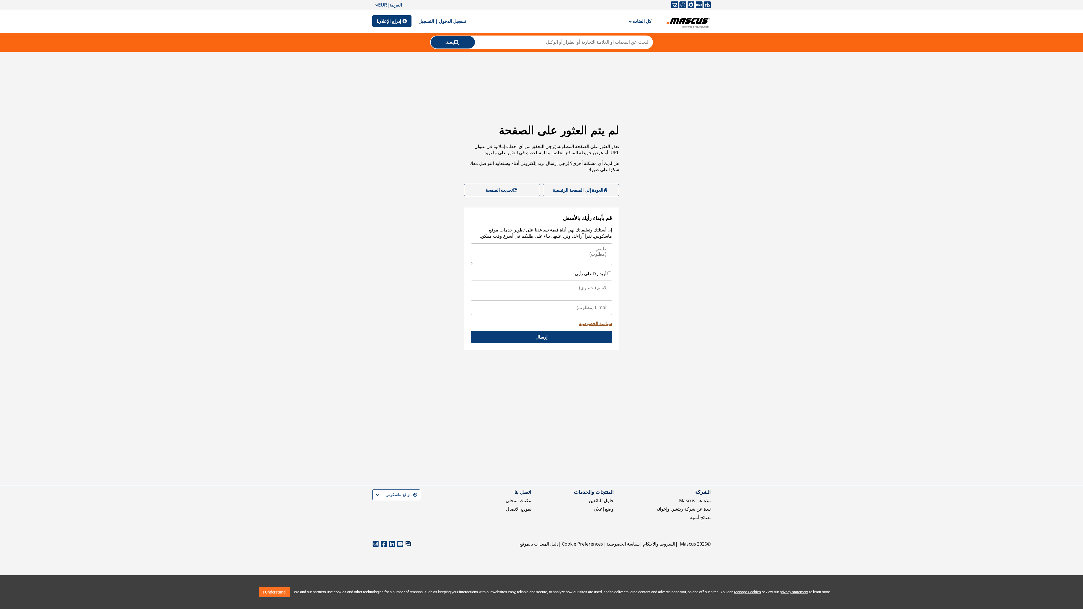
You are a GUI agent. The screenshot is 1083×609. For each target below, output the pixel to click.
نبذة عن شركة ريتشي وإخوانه (683, 509)
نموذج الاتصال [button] (518, 509)
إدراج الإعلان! (389, 21)
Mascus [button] (688, 544)
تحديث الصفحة (499, 190)
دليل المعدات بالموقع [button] (539, 544)
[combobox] (416, 494)
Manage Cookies (747, 592)
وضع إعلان (604, 509)
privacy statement (794, 592)
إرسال (541, 337)
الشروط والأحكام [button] (659, 544)
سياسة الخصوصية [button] (623, 544)
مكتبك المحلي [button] (518, 500)
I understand (274, 592)
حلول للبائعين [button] (601, 500)
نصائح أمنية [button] (700, 517)
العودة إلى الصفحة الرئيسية (578, 190)
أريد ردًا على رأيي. (590, 273)
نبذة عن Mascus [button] (695, 500)
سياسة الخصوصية (595, 323)
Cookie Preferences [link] (582, 544)
